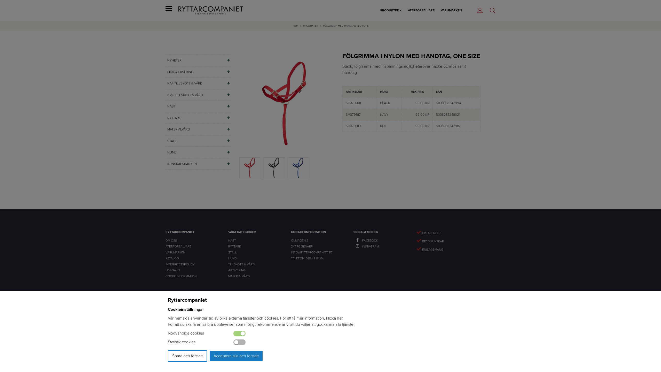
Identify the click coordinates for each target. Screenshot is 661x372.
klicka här (334, 318)
